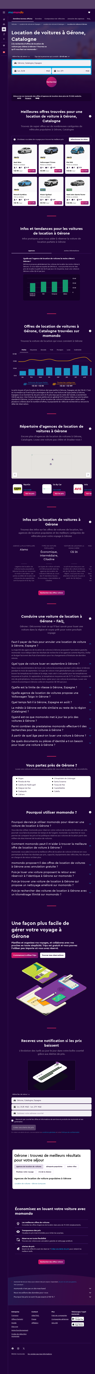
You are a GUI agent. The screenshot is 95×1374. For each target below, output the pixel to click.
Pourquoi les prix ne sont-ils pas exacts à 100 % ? (34, 1297)
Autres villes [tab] (71, 1166)
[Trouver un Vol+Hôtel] (4, 34)
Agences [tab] (31, 251)
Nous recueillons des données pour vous (31, 1293)
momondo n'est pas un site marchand (30, 1288)
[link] (30, 493)
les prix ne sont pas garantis (67, 1282)
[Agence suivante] (88, 475)
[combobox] (21, 56)
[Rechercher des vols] (4, 19)
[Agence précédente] (15, 475)
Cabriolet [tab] (77, 350)
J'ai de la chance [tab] (44, 1172)
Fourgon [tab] (60, 350)
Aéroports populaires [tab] (54, 1166)
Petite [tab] (24, 350)
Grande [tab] (43, 350)
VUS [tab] (51, 350)
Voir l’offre (31, 170)
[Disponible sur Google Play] (77, 1319)
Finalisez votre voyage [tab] (25, 1172)
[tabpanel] (51, 281)
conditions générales (49, 1132)
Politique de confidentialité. (71, 1132)
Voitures (14, 24)
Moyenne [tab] (33, 350)
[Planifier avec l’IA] (4, 39)
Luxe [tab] (68, 350)
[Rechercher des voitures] (4, 29)
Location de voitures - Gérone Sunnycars (30, 1183)
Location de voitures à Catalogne (53, 24)
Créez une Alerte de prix (60, 1249)
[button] (3, 12)
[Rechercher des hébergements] (4, 24)
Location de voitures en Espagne (29, 24)
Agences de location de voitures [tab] (28, 1166)
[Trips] (4, 45)
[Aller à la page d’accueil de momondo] (15, 12)
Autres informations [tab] (71, 251)
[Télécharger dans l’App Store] (77, 1324)
